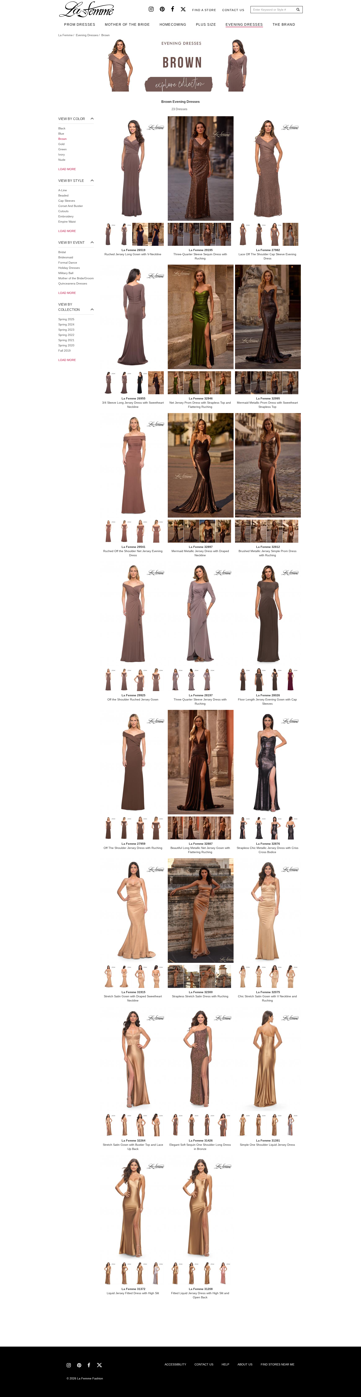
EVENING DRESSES (244, 24)
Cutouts (63, 211)
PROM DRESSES (79, 24)
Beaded (63, 195)
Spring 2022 (66, 335)
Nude (61, 159)
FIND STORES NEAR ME (277, 1364)
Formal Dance (67, 262)
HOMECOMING (173, 24)
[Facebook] (175, 10)
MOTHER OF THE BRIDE (127, 24)
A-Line (62, 190)
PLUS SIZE (206, 24)
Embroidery (66, 216)
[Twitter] (186, 10)
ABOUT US (245, 1364)
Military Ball (65, 273)
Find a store (204, 10)
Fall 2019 (64, 350)
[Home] (87, 9)
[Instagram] (154, 10)
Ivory (61, 154)
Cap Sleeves (66, 200)
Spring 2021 (66, 340)
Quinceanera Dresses (72, 283)
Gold (61, 144)
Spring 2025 (66, 319)
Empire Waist (67, 221)
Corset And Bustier (70, 206)
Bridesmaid (65, 257)
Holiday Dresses (69, 267)
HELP (225, 1364)
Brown (62, 138)
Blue (61, 133)
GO (298, 10)
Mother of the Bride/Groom (76, 278)
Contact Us (233, 10)
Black (61, 128)
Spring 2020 (66, 345)
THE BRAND (284, 24)
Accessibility (175, 1364)
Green (62, 149)
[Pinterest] (165, 10)
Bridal (62, 252)
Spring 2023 (66, 329)
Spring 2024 (66, 324)
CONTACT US (203, 1364)
